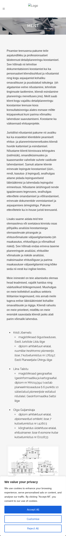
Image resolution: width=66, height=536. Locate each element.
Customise (33, 519)
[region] (33, 506)
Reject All (33, 528)
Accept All (33, 509)
